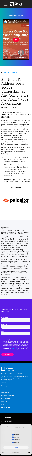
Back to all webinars (11, 72)
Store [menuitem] (2, 404)
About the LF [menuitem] (4, 383)
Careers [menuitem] (3, 389)
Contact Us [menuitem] (4, 401)
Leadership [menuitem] (4, 386)
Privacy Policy (14, 348)
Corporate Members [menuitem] (6, 392)
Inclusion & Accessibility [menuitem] (7, 395)
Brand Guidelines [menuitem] (5, 398)
